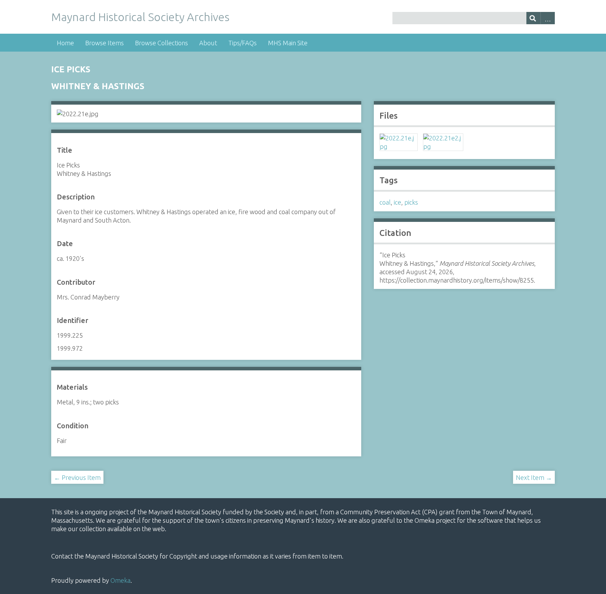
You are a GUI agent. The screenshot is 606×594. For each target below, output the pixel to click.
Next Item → (534, 477)
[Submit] (533, 18)
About (208, 42)
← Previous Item (77, 477)
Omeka (120, 580)
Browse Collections (161, 42)
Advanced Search (547, 18)
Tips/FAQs (242, 42)
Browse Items (104, 42)
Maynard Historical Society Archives (140, 17)
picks (411, 202)
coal (385, 202)
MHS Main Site (288, 42)
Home (65, 42)
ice (397, 202)
